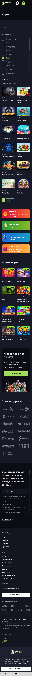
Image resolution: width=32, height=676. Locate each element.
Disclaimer (17, 661)
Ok (12, 673)
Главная (4, 9)
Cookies (24, 659)
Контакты (5, 544)
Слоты (4, 569)
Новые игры (6, 563)
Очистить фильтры (8, 83)
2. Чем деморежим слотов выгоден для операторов (14, 508)
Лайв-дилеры (7, 566)
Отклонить (20, 673)
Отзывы (5, 540)
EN (6, 634)
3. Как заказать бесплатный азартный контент (12, 514)
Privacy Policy (15, 659)
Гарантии (5, 547)
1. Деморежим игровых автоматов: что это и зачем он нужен (14, 498)
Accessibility (8, 661)
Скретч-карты (7, 579)
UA (10, 634)
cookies (13, 664)
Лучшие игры (7, 560)
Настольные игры (8, 575)
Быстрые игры (7, 572)
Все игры (5, 556)
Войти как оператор (16, 669)
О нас (4, 537)
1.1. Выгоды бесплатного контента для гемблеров (14, 503)
